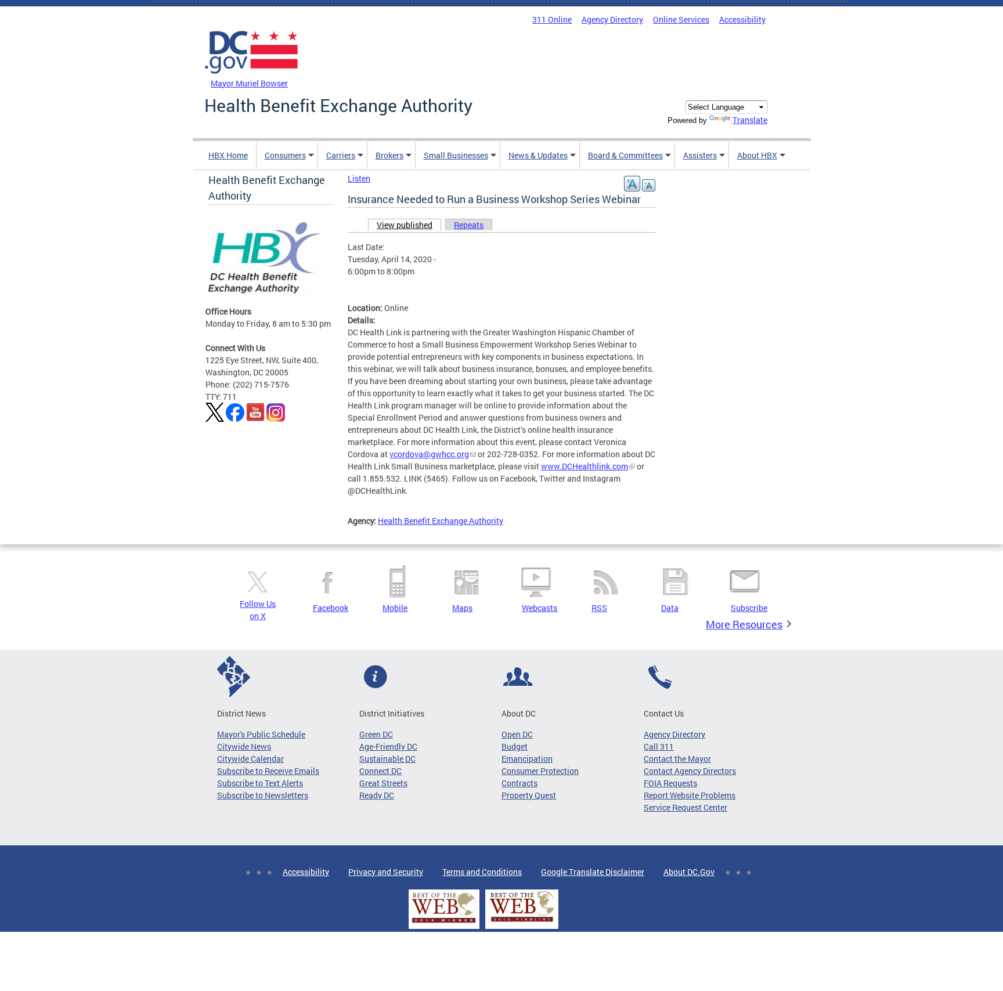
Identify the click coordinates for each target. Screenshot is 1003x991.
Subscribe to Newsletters (262, 795)
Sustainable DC (387, 758)
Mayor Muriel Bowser (249, 83)
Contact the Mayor (677, 758)
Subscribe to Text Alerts (260, 783)
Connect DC (380, 770)
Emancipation (527, 758)
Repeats (469, 224)
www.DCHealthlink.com (584, 466)
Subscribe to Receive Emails (268, 770)
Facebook (330, 607)
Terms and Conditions (482, 871)
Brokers (389, 155)
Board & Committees (625, 155)
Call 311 (659, 746)
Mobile (395, 607)
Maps (462, 607)
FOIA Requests (670, 783)
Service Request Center (685, 807)
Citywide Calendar (250, 758)
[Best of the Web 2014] (444, 922)
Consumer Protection (540, 770)
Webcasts (539, 607)
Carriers (340, 155)
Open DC (517, 734)
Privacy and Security (385, 871)
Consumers (285, 155)
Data (670, 607)
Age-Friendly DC (388, 746)
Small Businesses (456, 155)
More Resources (744, 624)
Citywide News (244, 746)
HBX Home (228, 155)
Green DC (376, 734)
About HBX (757, 155)
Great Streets (383, 783)
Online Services (681, 19)
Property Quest (528, 795)
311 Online (552, 19)
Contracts (519, 783)
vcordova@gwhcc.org (429, 454)
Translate (750, 119)
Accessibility (742, 19)
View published (409, 224)
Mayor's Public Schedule (261, 734)
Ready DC (376, 795)
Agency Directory (612, 19)
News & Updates (538, 155)
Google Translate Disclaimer (592, 871)
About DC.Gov (689, 871)
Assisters (700, 155)
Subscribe (749, 607)
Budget (514, 746)
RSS (599, 607)
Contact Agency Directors (690, 770)
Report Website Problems (689, 795)
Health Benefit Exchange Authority (440, 520)
